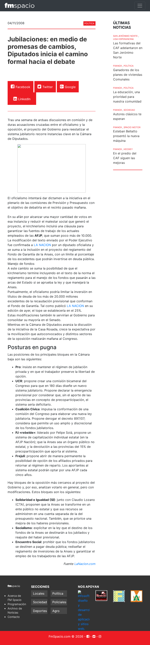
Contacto (14, 616)
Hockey (128, 149)
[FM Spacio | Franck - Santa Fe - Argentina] (19, 6)
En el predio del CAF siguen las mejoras (124, 158)
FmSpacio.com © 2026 (66, 636)
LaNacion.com (85, 564)
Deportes (40, 611)
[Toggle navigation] (139, 6)
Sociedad (129, 110)
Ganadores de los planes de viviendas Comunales (127, 74)
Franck (117, 65)
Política (89, 23)
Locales (38, 593)
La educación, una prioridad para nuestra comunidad (127, 96)
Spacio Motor (132, 127)
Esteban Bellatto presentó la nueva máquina (126, 136)
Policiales (59, 602)
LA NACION (42, 245)
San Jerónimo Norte (125, 36)
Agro (56, 611)
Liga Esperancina (123, 39)
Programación (17, 604)
